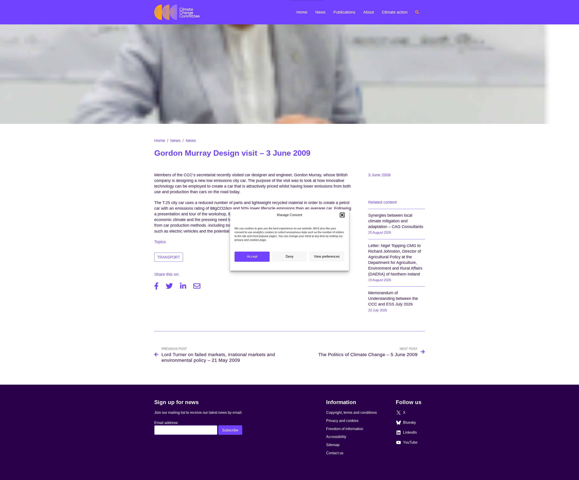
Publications (344, 12)
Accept (252, 257)
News (320, 12)
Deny (290, 257)
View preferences (327, 257)
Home (302, 12)
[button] (342, 215)
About (368, 12)
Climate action (395, 12)
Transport (168, 257)
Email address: (166, 423)
